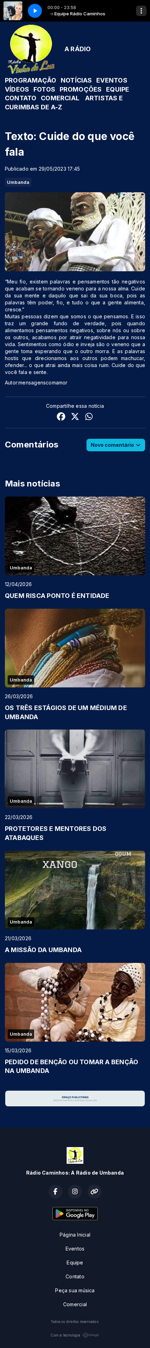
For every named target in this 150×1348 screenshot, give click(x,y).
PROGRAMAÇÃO (30, 80)
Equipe (75, 1262)
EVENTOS (111, 80)
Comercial (75, 1304)
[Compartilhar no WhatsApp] (89, 417)
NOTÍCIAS (76, 80)
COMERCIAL (60, 98)
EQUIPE (117, 89)
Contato (75, 1276)
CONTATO (20, 98)
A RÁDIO (78, 49)
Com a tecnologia (65, 1335)
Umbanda (18, 182)
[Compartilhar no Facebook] (61, 417)
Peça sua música (75, 1290)
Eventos (75, 1249)
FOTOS (44, 89)
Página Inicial (75, 1235)
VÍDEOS (17, 89)
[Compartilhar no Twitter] (75, 417)
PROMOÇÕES (81, 89)
